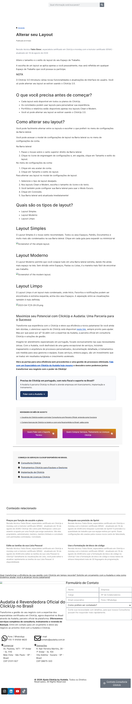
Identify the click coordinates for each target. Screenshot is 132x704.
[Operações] (35, 645)
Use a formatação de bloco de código (86, 545)
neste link (81, 329)
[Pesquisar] (102, 5)
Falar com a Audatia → (34, 394)
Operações (41, 645)
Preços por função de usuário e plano (24, 520)
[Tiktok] (24, 691)
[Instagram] (4, 691)
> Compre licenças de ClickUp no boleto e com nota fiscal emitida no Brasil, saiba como (54, 422)
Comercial (8, 645)
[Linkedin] (11, 691)
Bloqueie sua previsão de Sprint (83, 520)
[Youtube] (17, 691)
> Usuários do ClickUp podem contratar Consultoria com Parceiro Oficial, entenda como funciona (58, 417)
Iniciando (21, 28)
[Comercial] (2, 645)
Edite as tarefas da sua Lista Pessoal (24, 545)
